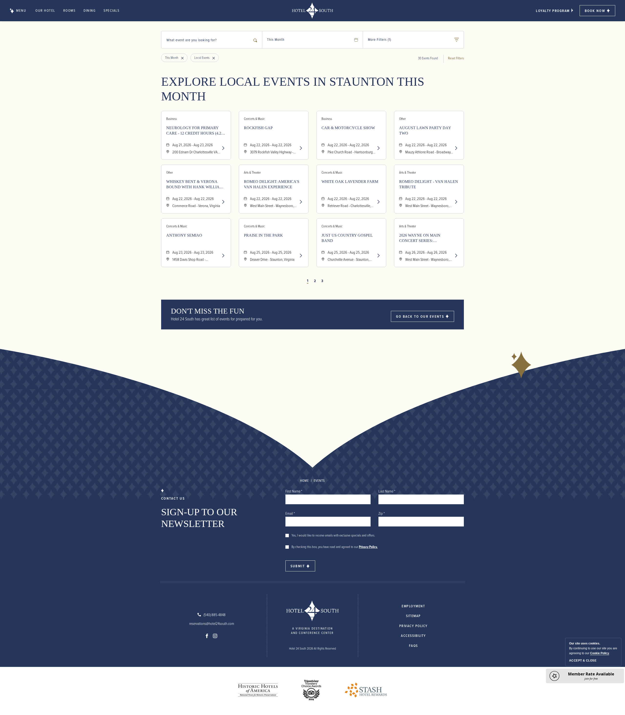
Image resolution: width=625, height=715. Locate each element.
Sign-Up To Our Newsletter (199, 517)
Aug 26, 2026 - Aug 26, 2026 (426, 252)
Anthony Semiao (184, 235)
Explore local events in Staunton (292, 89)
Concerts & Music (254, 118)
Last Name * (386, 491)
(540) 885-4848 (215, 614)
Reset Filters (456, 58)
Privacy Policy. (368, 546)
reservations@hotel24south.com (211, 623)
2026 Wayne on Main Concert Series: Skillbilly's (419, 238)
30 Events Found (428, 58)
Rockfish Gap (258, 128)
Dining (89, 10)
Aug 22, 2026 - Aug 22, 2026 (271, 144)
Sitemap (413, 615)
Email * (290, 513)
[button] (597, 10)
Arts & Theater (252, 172)
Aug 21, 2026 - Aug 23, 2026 (192, 144)
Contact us (173, 498)
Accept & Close (582, 660)
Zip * (381, 513)
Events (319, 480)
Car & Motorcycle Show (348, 128)
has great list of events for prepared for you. (217, 319)
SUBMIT (298, 565)
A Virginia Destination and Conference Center (312, 630)
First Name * (293, 491)
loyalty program (553, 10)
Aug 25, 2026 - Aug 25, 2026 (271, 252)
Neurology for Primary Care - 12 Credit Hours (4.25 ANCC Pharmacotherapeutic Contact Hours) (194, 131)
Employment (413, 606)
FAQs (413, 645)
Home (304, 480)
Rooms (69, 10)
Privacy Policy (413, 625)
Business (171, 118)
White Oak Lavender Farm (350, 181)
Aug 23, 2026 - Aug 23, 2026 (192, 252)
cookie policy (599, 653)
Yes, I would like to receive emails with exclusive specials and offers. (333, 535)
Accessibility (413, 635)
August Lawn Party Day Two (425, 130)
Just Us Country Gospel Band (347, 238)
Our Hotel (45, 10)
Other (402, 118)
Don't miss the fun (207, 311)
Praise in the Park (263, 235)
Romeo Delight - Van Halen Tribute (428, 184)
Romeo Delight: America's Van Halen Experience (271, 184)
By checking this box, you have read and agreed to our (335, 546)
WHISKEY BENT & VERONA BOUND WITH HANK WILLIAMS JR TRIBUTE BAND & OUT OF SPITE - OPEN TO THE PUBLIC (195, 184)
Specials (111, 10)
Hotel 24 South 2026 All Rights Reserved (312, 648)
